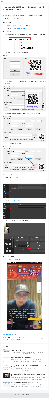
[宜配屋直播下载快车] (6, 351)
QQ (6, 334)
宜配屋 (3, 1)
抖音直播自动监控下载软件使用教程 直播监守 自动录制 (24, 382)
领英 (16, 334)
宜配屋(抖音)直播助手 (12, 25)
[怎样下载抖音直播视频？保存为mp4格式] (6, 359)
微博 (4, 334)
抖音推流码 (13, 331)
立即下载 (19, 25)
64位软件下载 (19, 28)
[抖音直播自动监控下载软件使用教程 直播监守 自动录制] (6, 384)
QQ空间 (12, 334)
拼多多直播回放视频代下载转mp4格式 (15, 339)
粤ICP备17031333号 (30, 394)
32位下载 (24, 28)
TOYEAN (31, 396)
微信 (8, 334)
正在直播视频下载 (24, 11)
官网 (15, 28)
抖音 (7, 331)
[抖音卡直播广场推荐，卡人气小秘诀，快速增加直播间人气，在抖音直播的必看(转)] (6, 367)
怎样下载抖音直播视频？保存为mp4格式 (15, 337)
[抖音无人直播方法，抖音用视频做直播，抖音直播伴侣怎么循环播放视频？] (6, 375)
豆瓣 (10, 334)
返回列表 (42, 338)
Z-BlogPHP (23, 396)
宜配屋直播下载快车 (16, 350)
